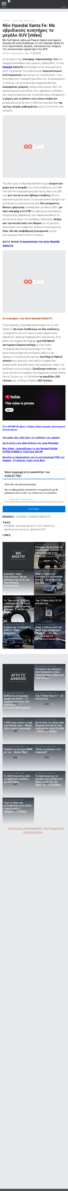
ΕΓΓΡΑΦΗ (34, 509)
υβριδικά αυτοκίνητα (16, 529)
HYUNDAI (21, 516)
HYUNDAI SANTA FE (39, 516)
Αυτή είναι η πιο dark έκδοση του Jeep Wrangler (31, 443)
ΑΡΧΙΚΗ (6, 20)
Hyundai (7, 67)
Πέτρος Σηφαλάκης (13, 53)
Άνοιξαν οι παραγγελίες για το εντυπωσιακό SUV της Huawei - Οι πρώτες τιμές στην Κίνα (34, 459)
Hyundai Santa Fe (26, 525)
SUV (39, 525)
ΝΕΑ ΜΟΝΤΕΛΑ (27, 20)
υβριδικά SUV (38, 529)
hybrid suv (49, 525)
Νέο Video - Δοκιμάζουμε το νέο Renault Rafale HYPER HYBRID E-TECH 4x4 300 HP (30, 450)
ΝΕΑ (14, 20)
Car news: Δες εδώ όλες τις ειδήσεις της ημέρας (31, 437)
